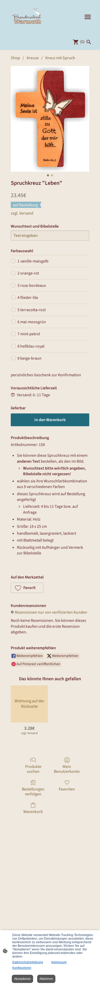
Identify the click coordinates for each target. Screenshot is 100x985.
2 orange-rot (28, 273)
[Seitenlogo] (27, 17)
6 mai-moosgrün (31, 322)
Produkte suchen (33, 769)
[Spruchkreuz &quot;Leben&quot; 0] (50, 118)
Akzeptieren (22, 979)
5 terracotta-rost (31, 310)
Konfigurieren (21, 968)
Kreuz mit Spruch (60, 58)
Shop (15, 58)
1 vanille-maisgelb (32, 261)
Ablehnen (46, 979)
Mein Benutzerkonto (67, 769)
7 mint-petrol (28, 334)
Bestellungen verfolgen (33, 791)
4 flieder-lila (27, 297)
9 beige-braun (29, 358)
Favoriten (67, 789)
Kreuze (33, 58)
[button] (27, 588)
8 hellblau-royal (30, 346)
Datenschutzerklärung (27, 962)
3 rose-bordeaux (31, 285)
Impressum (59, 962)
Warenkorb (33, 811)
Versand (26, 213)
